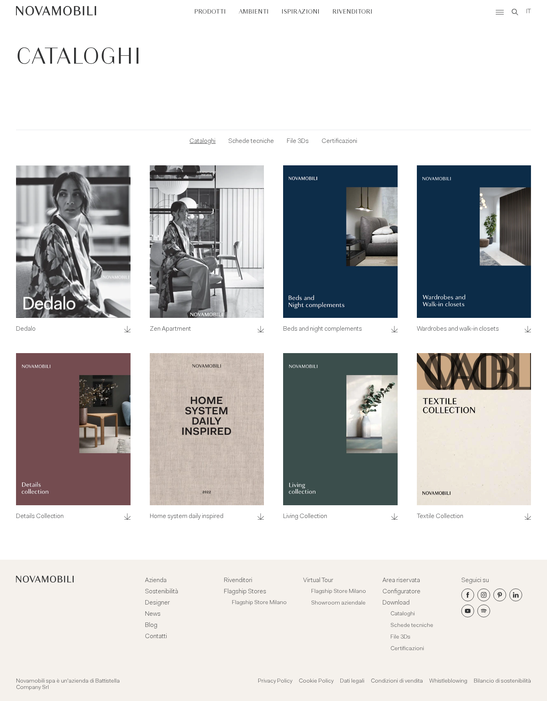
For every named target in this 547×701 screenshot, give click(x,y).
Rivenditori (352, 11)
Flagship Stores (245, 592)
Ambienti (254, 11)
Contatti (156, 636)
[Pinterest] (499, 595)
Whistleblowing (448, 681)
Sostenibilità (161, 592)
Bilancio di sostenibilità (502, 681)
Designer (157, 603)
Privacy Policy (275, 681)
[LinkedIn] (515, 595)
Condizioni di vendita (397, 681)
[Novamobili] (56, 12)
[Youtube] (467, 611)
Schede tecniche (251, 141)
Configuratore (401, 592)
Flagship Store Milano (259, 603)
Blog (151, 625)
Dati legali (352, 681)
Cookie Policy (316, 681)
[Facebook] (467, 595)
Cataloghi (202, 141)
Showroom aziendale (338, 603)
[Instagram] (483, 595)
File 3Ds (298, 141)
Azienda (156, 580)
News (153, 614)
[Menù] (500, 12)
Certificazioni (339, 141)
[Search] (515, 12)
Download (396, 603)
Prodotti (210, 11)
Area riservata (401, 580)
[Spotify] (483, 611)
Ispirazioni (301, 11)
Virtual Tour (318, 580)
